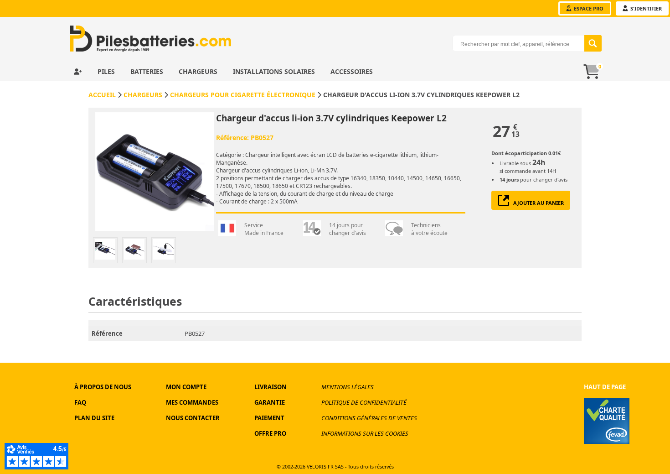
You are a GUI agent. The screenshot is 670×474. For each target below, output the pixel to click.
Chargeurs (199, 71)
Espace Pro (587, 8)
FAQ (80, 402)
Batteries (147, 71)
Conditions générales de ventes (369, 418)
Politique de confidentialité (364, 402)
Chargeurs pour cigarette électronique (242, 94)
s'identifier (645, 8)
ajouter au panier (536, 202)
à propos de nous (102, 387)
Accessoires (351, 71)
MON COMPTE (186, 387)
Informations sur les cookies (364, 433)
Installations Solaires (275, 71)
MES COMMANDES (192, 402)
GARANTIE (269, 402)
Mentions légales (347, 387)
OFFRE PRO (270, 433)
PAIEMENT (269, 418)
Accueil (102, 94)
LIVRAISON (270, 387)
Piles (107, 71)
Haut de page (605, 387)
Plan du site (94, 418)
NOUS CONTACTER (193, 418)
